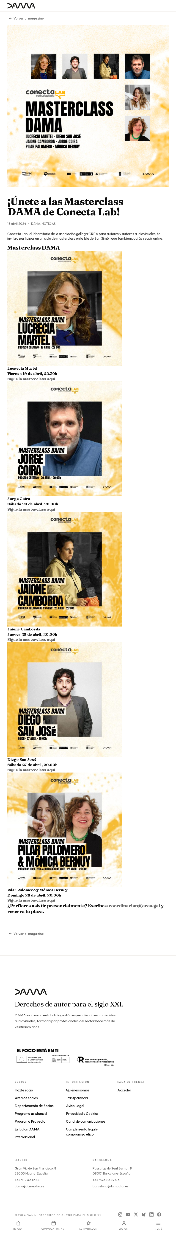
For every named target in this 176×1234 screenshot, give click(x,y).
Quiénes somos (78, 1090)
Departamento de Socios (34, 1105)
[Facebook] (159, 1214)
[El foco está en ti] (65, 1056)
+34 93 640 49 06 (106, 1180)
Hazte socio (24, 1090)
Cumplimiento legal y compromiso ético (82, 1131)
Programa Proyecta (30, 1121)
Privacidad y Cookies (82, 1113)
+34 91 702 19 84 (27, 1180)
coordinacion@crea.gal (134, 905)
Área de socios (26, 1098)
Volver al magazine (29, 18)
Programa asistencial (31, 1113)
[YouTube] (128, 1214)
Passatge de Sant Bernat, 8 (112, 1168)
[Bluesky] (144, 1214)
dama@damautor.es (29, 1186)
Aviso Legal (75, 1105)
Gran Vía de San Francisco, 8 (35, 1168)
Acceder (124, 1090)
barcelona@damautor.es (111, 1186)
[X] (136, 1214)
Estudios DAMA (27, 1129)
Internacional (25, 1137)
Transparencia (77, 1098)
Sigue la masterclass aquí (31, 379)
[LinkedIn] (151, 1214)
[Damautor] (88, 995)
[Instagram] (120, 1214)
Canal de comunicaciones (85, 1121)
